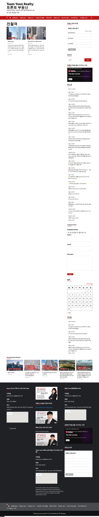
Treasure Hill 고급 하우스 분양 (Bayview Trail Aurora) (79, 211)
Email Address (72, 32)
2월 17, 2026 (80, 378)
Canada (48, 365)
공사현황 (29, 37)
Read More (10, 54)
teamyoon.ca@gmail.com (15, 396)
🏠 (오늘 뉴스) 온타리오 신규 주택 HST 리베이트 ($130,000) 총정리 (79, 94)
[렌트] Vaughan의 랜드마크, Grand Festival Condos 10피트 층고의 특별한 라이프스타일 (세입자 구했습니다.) (79, 116)
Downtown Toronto (17, 368)
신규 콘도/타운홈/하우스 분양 (31, 368)
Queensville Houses (73, 199)
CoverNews (52, 513)
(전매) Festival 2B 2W (73, 193)
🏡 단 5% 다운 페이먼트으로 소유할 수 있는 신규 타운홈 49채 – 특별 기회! (79, 163)
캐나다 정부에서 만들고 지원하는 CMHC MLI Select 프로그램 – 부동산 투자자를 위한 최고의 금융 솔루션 (79, 156)
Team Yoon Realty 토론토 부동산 (20, 6)
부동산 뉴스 (31, 17)
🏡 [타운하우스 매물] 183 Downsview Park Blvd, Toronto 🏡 (78, 177)
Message (70, 254)
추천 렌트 (79, 368)
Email (69, 244)
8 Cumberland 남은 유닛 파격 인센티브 (77, 101)
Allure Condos (72, 89)
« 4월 (69, 313)
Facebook (12, 428)
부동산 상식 (23, 17)
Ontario (32, 365)
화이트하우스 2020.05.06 (34, 41)
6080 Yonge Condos (73, 218)
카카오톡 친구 (74, 17)
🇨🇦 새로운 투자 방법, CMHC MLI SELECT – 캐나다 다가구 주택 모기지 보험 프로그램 (79, 170)
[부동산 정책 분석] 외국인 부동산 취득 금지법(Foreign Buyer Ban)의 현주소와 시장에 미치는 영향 (79, 107)
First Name (70, 38)
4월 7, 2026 (10, 374)
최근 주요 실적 (65, 17)
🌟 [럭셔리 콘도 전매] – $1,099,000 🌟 (77, 183)
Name (69, 235)
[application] (79, 75)
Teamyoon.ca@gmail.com (73, 396)
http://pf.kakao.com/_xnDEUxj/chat (44, 407)
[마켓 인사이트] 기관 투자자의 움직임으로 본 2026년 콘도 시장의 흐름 (79, 139)
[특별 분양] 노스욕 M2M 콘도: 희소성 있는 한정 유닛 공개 (79, 205)
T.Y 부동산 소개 (83, 17)
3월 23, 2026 (45, 375)
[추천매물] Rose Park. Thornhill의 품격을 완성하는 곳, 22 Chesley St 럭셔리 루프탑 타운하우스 (79, 132)
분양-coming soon (11, 37)
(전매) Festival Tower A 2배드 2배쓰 (77, 188)
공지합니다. (28, 365)
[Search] (91, 18)
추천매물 (83, 368)
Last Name (70, 43)
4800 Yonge (11, 41)
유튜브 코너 (57, 17)
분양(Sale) (15, 17)
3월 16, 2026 (63, 378)
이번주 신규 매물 (40, 17)
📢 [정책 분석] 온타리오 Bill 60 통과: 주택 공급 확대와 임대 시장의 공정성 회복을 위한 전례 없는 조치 (79, 147)
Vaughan (84, 367)
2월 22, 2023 (11, 43)
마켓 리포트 (49, 17)
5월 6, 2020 (30, 43)
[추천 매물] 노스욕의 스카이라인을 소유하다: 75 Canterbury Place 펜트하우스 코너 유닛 (79, 124)
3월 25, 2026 (28, 377)
